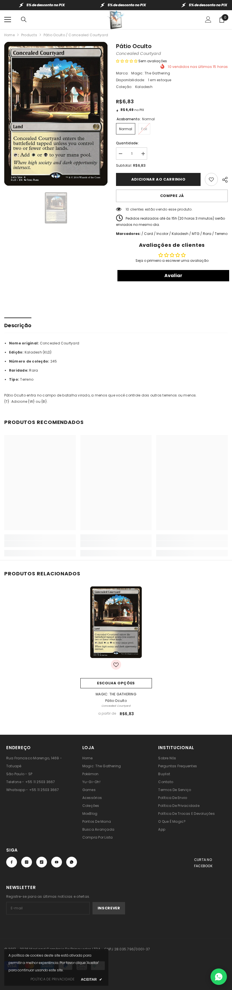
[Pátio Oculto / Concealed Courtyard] (116, 622)
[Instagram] (26, 862)
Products (29, 35)
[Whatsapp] (71, 862)
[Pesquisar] (23, 19)
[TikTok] (41, 862)
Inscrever (109, 908)
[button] (127, 61)
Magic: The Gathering (150, 73)
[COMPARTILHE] (223, 179)
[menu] (7, 19)
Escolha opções (116, 683)
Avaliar (173, 275)
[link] (40, 544)
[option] (56, 114)
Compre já (172, 195)
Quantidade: (127, 143)
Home (9, 35)
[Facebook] (11, 862)
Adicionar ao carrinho (158, 179)
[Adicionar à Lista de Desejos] (211, 179)
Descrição (17, 325)
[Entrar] (208, 19)
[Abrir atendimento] (218, 976)
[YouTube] (56, 862)
